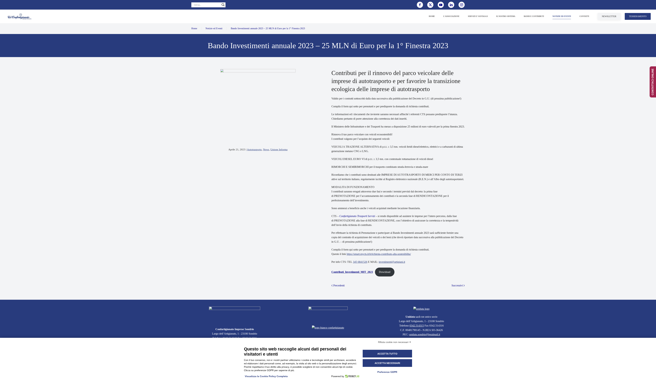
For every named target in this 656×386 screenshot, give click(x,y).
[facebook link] (420, 5)
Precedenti (339, 285)
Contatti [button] (584, 16)
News (266, 149)
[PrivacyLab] (351, 376)
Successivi (457, 285)
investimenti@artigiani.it (392, 261)
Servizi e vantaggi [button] (478, 16)
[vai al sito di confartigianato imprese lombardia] (328, 313)
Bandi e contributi (534, 16)
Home (432, 16)
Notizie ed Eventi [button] (561, 16)
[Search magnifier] (223, 4)
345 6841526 (360, 261)
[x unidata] (430, 5)
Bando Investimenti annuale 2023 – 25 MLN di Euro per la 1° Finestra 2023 (268, 28)
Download (384, 271)
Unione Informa (279, 149)
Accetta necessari (387, 363)
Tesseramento (637, 16)
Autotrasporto (254, 149)
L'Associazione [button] (451, 16)
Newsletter (609, 16)
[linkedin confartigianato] (451, 5)
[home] (234, 314)
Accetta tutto (387, 353)
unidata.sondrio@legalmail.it (424, 334)
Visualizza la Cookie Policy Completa (266, 376)
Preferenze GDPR (387, 372)
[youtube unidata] (441, 5)
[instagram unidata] (462, 5)
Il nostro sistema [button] (505, 16)
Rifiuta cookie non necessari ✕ (394, 342)
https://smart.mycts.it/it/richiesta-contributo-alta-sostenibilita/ (379, 254)
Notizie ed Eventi (214, 28)
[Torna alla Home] (19, 16)
